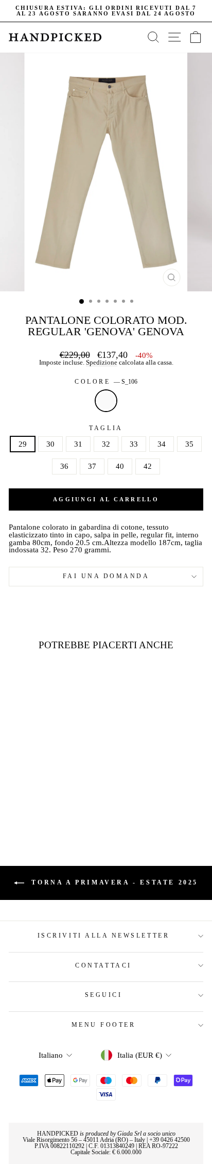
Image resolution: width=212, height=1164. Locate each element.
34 (161, 444)
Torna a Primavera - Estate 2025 (113, 882)
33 (134, 444)
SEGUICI (103, 995)
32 (106, 444)
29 (23, 444)
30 (50, 444)
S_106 (106, 400)
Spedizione (101, 362)
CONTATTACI (103, 965)
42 (148, 466)
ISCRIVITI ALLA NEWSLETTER (103, 935)
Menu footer (104, 1025)
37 (92, 466)
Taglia (105, 428)
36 (64, 466)
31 (78, 444)
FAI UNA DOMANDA (106, 576)
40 (120, 466)
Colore (106, 382)
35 (189, 444)
